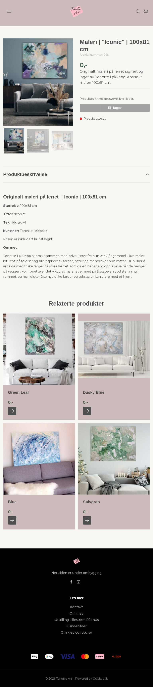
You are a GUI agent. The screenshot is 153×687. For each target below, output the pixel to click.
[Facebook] (71, 581)
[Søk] (138, 11)
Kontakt (76, 607)
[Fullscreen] (38, 82)
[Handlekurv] (146, 11)
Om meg (77, 613)
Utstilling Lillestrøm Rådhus (77, 620)
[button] (66, 83)
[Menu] (9, 11)
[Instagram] (78, 581)
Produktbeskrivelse (25, 174)
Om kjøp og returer (76, 632)
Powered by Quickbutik (91, 678)
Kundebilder (76, 626)
